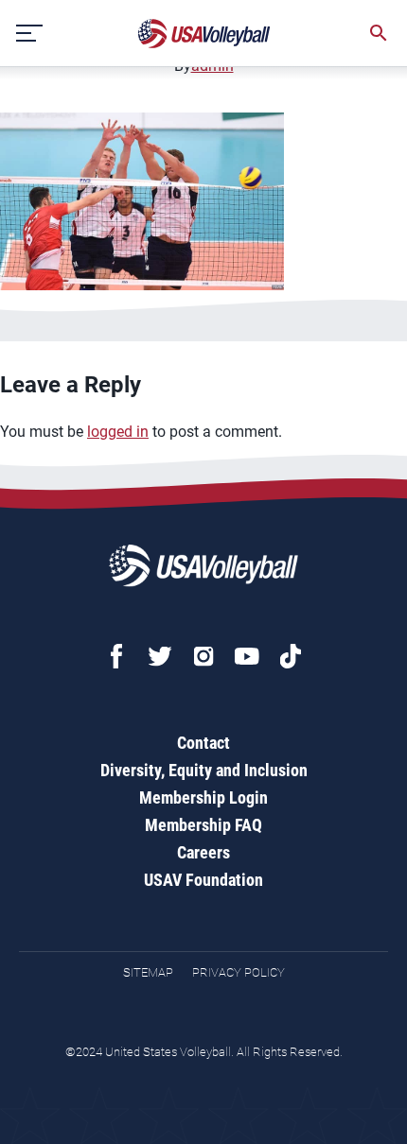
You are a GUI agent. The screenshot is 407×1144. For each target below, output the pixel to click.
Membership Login (203, 797)
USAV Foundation (203, 880)
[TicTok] (291, 656)
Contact (203, 743)
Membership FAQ (203, 825)
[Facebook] (116, 656)
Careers (203, 852)
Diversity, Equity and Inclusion (204, 770)
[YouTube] (247, 656)
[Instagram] (203, 656)
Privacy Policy (238, 972)
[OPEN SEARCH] (378, 33)
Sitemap (148, 972)
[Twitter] (160, 656)
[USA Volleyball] (204, 33)
